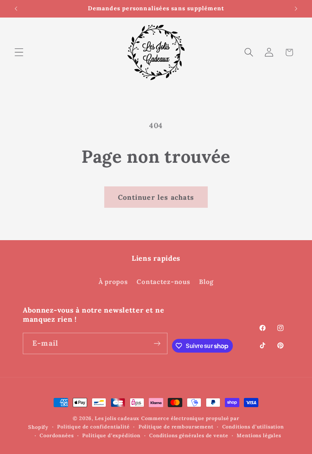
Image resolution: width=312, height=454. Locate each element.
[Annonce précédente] (16, 8)
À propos (113, 282)
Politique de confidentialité (93, 427)
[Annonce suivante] (296, 8)
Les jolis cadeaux (117, 418)
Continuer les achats (156, 197)
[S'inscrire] (157, 343)
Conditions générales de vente (188, 435)
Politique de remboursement (175, 427)
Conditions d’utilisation (253, 427)
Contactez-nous (163, 282)
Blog (206, 282)
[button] (19, 52)
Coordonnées (56, 435)
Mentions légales (259, 435)
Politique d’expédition (111, 435)
